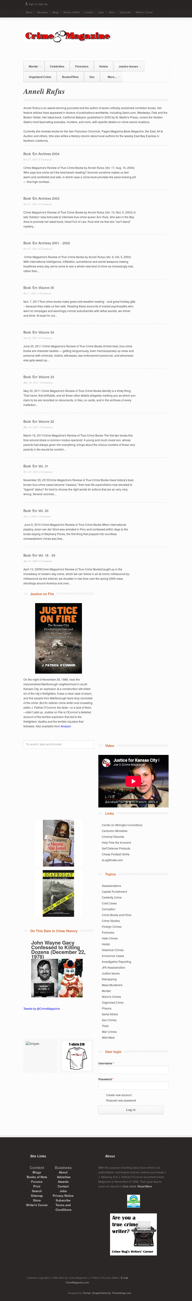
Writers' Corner (144, 12)
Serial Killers (110, 1014)
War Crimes (109, 1032)
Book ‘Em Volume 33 (38, 376)
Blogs (55, 12)
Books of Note (71, 12)
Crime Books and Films (116, 915)
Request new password (121, 1100)
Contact (88, 12)
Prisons (106, 1008)
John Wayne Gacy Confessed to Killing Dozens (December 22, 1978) (58, 949)
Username (106, 1063)
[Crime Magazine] (67, 41)
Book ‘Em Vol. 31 (35, 466)
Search (37, 1191)
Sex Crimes (109, 1020)
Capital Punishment (114, 891)
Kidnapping (109, 979)
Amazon (66, 726)
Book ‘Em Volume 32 (38, 421)
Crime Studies (111, 921)
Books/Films (70, 77)
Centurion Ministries (114, 831)
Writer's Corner (37, 1205)
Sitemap (37, 1195)
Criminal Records (113, 837)
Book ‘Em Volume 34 (38, 332)
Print (36, 1186)
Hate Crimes (110, 938)
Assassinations (111, 886)
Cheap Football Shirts (115, 854)
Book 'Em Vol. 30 (35, 510)
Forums (36, 1181)
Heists (103, 66)
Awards (63, 1181)
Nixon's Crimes (111, 997)
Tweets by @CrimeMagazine (41, 1008)
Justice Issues (126, 65)
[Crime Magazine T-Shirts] (77, 1056)
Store (112, 12)
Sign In (33, 4)
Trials (105, 1026)
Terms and (63, 1205)
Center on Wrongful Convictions (122, 825)
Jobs (63, 1191)
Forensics (82, 66)
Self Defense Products (116, 848)
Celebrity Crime (112, 897)
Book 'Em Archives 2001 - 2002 (46, 243)
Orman (87, 1293)
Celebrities (57, 66)
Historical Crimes (113, 950)
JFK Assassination (113, 967)
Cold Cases (109, 903)
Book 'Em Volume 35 (38, 287)
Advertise (42, 12)
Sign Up (43, 4)
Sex (92, 77)
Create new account (119, 1095)
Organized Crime (40, 77)
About (29, 12)
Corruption (108, 909)
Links (101, 12)
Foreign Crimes (112, 926)
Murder (31, 65)
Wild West (108, 1037)
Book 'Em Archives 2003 (41, 198)
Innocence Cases (113, 956)
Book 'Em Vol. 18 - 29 (39, 555)
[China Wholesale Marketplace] (40, 1056)
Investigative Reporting (116, 961)
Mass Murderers (112, 985)
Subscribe (125, 12)
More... (110, 76)
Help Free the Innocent (116, 842)
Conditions (63, 1209)
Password (106, 1079)
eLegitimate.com (112, 860)
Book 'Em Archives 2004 (41, 153)
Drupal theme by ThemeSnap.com (111, 1293)
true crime (129, 1186)
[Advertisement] (95, 52)
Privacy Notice (63, 1195)
